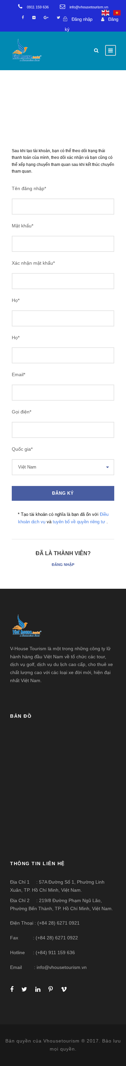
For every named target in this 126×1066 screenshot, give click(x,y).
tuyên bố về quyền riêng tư (80, 521)
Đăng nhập (63, 565)
